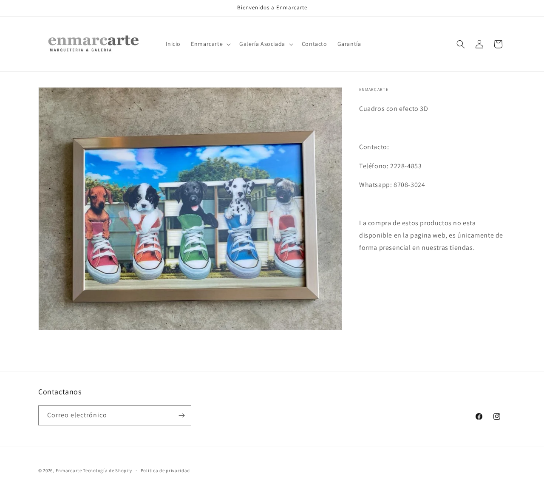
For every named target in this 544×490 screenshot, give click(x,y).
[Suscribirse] (181, 415)
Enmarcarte (69, 470)
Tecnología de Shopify (107, 470)
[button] (210, 44)
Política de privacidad (165, 470)
